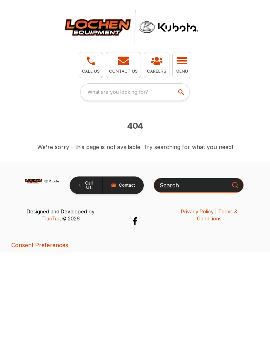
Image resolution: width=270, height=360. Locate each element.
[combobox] (135, 92)
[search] (181, 92)
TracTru (50, 218)
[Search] (235, 184)
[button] (91, 65)
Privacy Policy (197, 211)
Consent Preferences (39, 245)
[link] (156, 65)
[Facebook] (134, 221)
